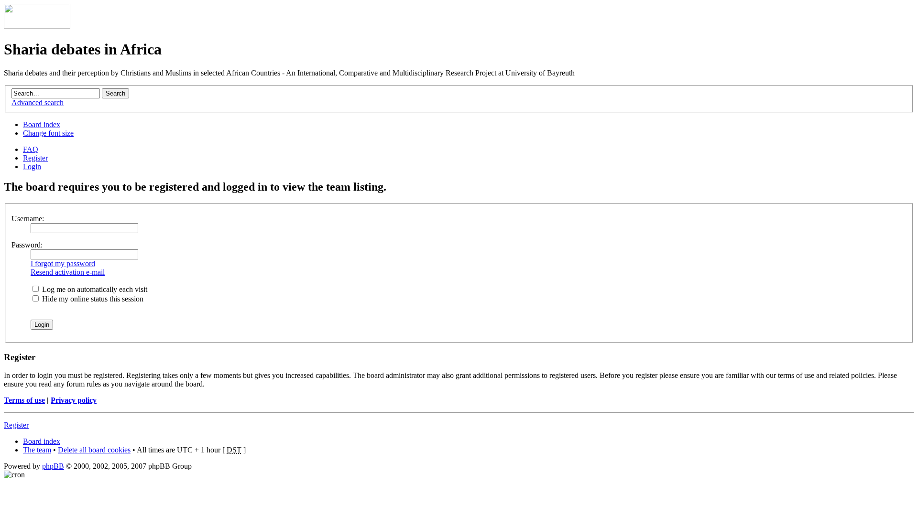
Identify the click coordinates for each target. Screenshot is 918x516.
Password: (27, 245)
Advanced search (37, 102)
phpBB (53, 466)
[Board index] (37, 26)
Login (32, 166)
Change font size (48, 133)
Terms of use (24, 400)
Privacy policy (74, 400)
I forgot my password (63, 263)
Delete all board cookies (94, 450)
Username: (27, 219)
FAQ (30, 149)
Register (35, 158)
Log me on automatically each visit (93, 289)
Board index (41, 124)
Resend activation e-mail (68, 272)
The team (37, 450)
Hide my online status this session (91, 299)
